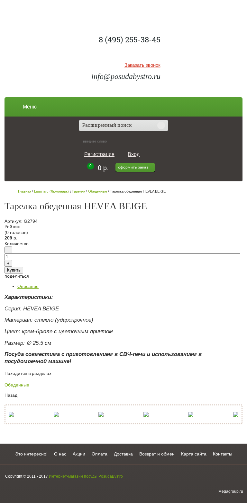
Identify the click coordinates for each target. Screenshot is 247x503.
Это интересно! (31, 453)
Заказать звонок (142, 65)
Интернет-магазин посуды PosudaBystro (86, 476)
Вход (134, 154)
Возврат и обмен (157, 453)
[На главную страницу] (123, 14)
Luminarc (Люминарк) (51, 191)
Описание (28, 286)
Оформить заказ (133, 167)
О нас (60, 453)
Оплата (99, 453)
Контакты (222, 453)
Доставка (123, 453)
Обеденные (97, 191)
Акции (79, 453)
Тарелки (78, 191)
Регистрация (99, 154)
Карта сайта (193, 453)
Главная (24, 191)
